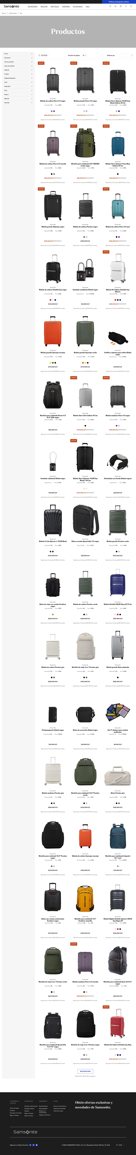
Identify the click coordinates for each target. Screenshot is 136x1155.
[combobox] (119, 1145)
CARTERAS (66, 7)
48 (83, 55)
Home (4, 13)
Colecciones (13, 13)
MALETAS (44, 7)
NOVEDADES (32, 7)
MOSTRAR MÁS (85, 1071)
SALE (87, 7)
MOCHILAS (55, 7)
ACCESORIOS (78, 7)
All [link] (21, 13)
